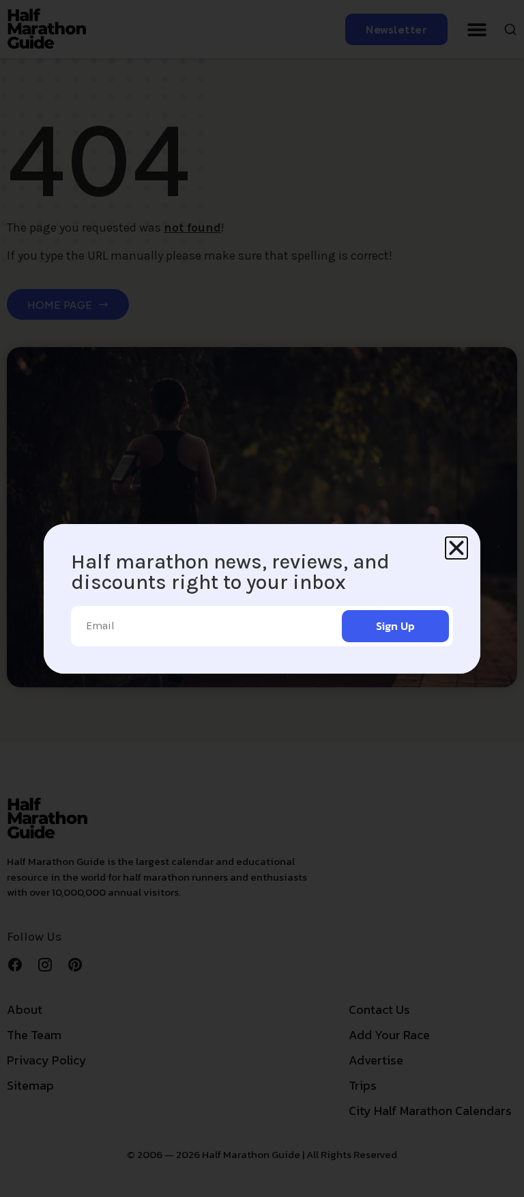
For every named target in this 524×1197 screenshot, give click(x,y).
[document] (262, 598)
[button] (456, 548)
